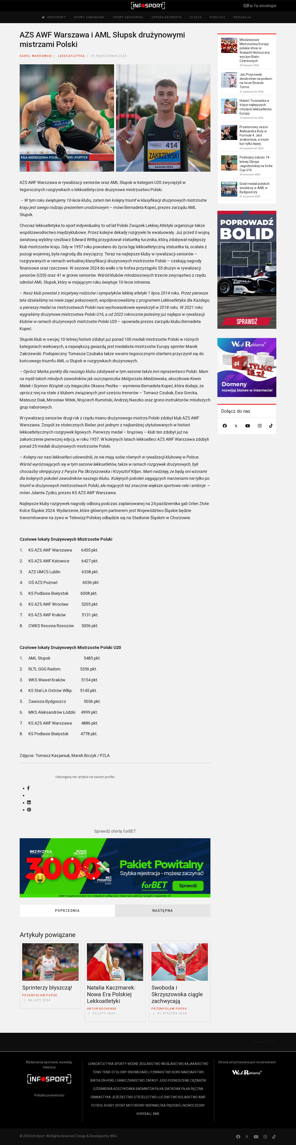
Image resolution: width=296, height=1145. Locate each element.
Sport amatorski (128, 17)
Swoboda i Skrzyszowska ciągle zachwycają (177, 994)
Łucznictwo (167, 1097)
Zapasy (151, 1080)
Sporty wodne (126, 1064)
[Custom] (274, 1136)
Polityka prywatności (49, 1095)
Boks (176, 1072)
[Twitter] (236, 425)
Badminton (145, 1089)
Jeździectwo (122, 1097)
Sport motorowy (130, 1105)
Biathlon (97, 1080)
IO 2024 (196, 17)
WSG (113, 1136)
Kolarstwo (188, 1097)
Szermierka (103, 1089)
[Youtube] (247, 425)
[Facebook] (225, 425)
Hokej (111, 1080)
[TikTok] (271, 425)
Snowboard (138, 1072)
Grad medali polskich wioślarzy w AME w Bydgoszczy (255, 188)
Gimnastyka (101, 1097)
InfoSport (56, 17)
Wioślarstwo (172, 1064)
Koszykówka (124, 1089)
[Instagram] (260, 425)
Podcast (217, 17)
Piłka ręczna (192, 1089)
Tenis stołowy (114, 1072)
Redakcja (242, 17)
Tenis (96, 1072)
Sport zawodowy (89, 17)
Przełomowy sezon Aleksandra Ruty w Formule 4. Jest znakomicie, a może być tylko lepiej (254, 135)
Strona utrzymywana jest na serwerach (247, 1062)
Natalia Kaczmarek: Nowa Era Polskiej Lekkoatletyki (111, 994)
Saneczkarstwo (131, 1080)
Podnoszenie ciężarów (187, 1080)
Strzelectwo (145, 1097)
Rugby (109, 1105)
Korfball (144, 1114)
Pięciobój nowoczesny (185, 1105)
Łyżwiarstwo (159, 1072)
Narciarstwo (192, 1072)
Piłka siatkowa (168, 1089)
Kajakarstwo (196, 1064)
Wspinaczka (155, 1105)
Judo (163, 1080)
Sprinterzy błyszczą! (47, 987)
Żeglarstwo (149, 1064)
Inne (156, 1114)
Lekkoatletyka (71, 56)
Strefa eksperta (166, 17)
